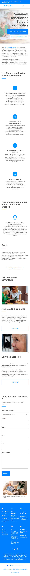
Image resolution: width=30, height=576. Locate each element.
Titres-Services (6, 512)
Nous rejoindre (4, 530)
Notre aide (13, 515)
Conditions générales (7, 569)
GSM (3, 443)
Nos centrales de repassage (5, 520)
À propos (22, 512)
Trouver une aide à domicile (17, 31)
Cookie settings (15, 572)
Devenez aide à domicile (19, 37)
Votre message (6, 452)
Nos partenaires (23, 518)
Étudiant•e (4, 536)
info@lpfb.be (15, 1)
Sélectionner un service (8, 410)
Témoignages (23, 519)
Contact (22, 529)
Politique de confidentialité (21, 569)
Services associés (15, 518)
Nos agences (4, 518)
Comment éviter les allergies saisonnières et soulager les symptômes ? (14, 538)
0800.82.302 (7, 1)
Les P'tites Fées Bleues (10, 47)
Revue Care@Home (13, 520)
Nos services (4, 513)
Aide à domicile (13, 512)
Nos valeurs (23, 516)
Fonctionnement (5, 516)
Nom (3, 435)
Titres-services (5, 532)
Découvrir (15, 328)
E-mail (3, 418)
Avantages (4, 515)
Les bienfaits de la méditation (15, 543)
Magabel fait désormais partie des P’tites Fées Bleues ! (14, 533)
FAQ (14, 569)
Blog (12, 529)
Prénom (4, 427)
